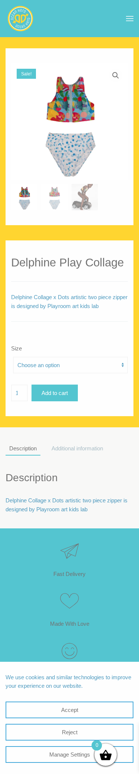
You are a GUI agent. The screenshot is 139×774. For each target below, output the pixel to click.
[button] (129, 18)
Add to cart (55, 393)
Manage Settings (69, 754)
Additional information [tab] (77, 448)
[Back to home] (20, 18)
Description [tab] (23, 448)
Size (16, 348)
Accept (69, 710)
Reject (69, 732)
